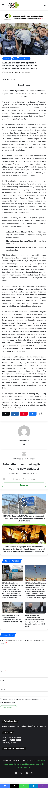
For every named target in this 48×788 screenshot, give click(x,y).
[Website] (24, 444)
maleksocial (40, 764)
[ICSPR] (13, 5)
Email (2, 680)
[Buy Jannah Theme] (24, 16)
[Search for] (45, 6)
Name (3, 671)
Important (7, 59)
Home (20, 767)
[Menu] (3, 6)
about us (27, 767)
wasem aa (8, 73)
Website (3, 690)
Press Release (24, 59)
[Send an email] (12, 73)
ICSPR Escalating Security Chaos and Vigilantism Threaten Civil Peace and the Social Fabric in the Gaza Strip (12, 618)
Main (15, 59)
